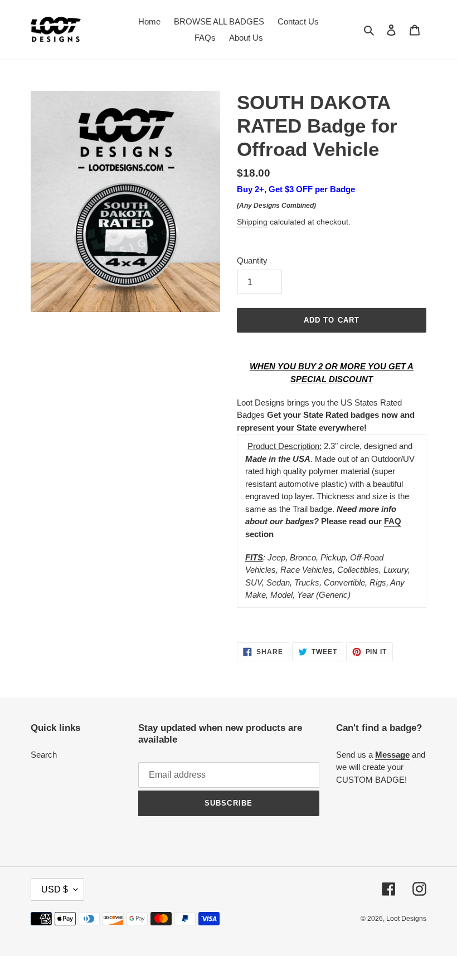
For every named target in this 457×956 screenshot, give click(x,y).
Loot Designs (406, 919)
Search (44, 754)
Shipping (252, 221)
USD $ (54, 889)
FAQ (392, 521)
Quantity (252, 260)
